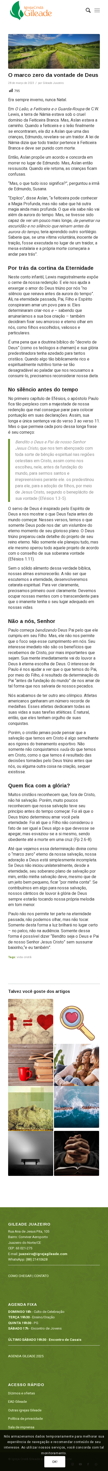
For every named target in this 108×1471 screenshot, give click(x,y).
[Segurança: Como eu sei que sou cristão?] (30, 1021)
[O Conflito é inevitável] (76, 1065)
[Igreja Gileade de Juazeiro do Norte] (45, 10)
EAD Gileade (17, 1401)
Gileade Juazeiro (53, 83)
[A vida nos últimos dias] (76, 1107)
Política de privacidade (25, 1418)
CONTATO (41, 1275)
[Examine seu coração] (76, 1021)
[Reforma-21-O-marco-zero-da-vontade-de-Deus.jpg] (54, 51)
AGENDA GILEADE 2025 (26, 1356)
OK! (55, 1461)
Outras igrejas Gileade (24, 1410)
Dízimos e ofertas (21, 1393)
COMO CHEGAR (20, 1275)
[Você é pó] (30, 1108)
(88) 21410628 (36, 1259)
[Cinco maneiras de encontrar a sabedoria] (30, 1065)
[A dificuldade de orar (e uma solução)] (76, 1153)
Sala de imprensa (21, 1427)
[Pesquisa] (85, 10)
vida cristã (24, 957)
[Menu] (97, 10)
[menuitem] (85, 10)
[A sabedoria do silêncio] (30, 1153)
